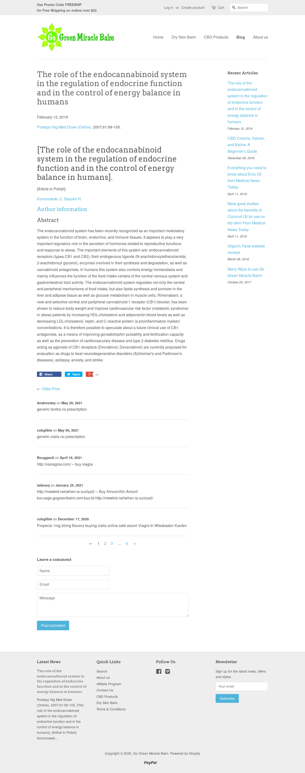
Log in (168, 7)
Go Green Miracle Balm (150, 753)
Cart (221, 7)
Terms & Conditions (111, 709)
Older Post (51, 388)
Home (158, 37)
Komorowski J (49, 199)
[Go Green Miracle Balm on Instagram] (167, 672)
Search (102, 671)
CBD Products (216, 37)
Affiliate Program (109, 683)
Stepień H (72, 199)
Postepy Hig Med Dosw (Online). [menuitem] (64, 127)
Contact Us (105, 690)
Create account (192, 7)
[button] (62, 209)
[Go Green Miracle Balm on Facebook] (159, 672)
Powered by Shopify (185, 753)
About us (260, 37)
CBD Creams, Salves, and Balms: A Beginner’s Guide (246, 144)
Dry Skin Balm (184, 37)
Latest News (49, 662)
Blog (240, 37)
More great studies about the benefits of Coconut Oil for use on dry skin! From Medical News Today (246, 216)
